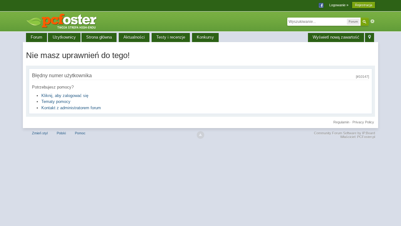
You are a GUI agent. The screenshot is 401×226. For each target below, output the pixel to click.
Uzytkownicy (64, 37)
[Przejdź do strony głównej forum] (63, 20)
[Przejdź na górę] (200, 135)
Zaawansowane (372, 21)
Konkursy (205, 37)
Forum (36, 37)
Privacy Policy (363, 122)
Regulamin (341, 122)
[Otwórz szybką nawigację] (369, 37)
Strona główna (99, 37)
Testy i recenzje (170, 37)
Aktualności (134, 37)
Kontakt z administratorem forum (71, 107)
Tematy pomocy (55, 101)
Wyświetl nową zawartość (336, 37)
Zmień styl (40, 133)
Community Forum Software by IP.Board (344, 133)
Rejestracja (363, 5)
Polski (61, 133)
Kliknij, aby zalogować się (64, 95)
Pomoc (80, 133)
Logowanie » (338, 5)
